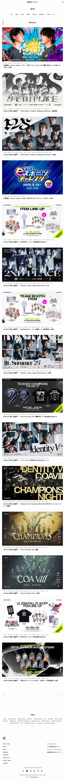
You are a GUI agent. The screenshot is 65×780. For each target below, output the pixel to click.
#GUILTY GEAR (58, 719)
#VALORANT (40, 723)
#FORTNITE (50, 719)
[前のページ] (4, 695)
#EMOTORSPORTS (38, 719)
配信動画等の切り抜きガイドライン (54, 752)
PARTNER (41, 14)
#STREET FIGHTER (14, 723)
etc (53, 14)
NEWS (4, 749)
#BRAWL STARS (21, 719)
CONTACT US (6, 757)
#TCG (21, 723)
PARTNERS (6, 755)
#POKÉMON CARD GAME (23, 721)
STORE (48, 14)
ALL (12, 14)
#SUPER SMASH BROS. (56, 721)
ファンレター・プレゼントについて (54, 749)
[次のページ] (61, 695)
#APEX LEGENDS (12, 719)
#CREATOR (29, 719)
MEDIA (28, 14)
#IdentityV (5, 721)
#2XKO (5, 719)
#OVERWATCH (12, 721)
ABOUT (5, 746)
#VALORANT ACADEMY (49, 723)
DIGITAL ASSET (7, 760)
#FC (45, 719)
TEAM (16, 14)
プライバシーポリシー (51, 744)
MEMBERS (5, 752)
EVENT (22, 14)
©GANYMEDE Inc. (35, 777)
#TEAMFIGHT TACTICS (30, 723)
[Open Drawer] (63, 2)
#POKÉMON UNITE (35, 721)
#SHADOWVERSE (45, 721)
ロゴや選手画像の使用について (53, 746)
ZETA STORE (6, 744)
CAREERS (5, 763)
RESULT (35, 14)
